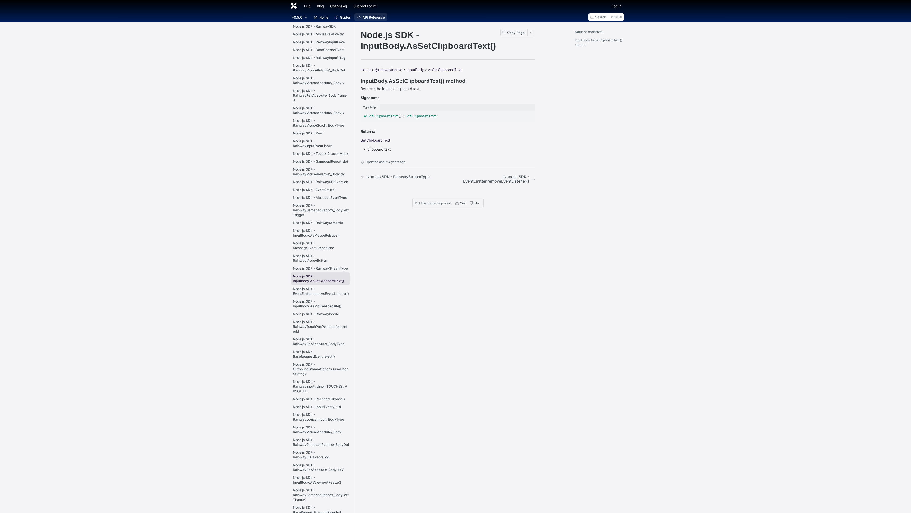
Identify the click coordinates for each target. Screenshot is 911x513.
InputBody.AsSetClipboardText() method (598, 42)
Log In (616, 6)
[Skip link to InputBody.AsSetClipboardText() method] (357, 81)
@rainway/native (388, 69)
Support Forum (364, 6)
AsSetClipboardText (445, 69)
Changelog (338, 6)
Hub (307, 6)
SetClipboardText (375, 140)
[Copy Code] (529, 114)
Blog (320, 6)
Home (366, 69)
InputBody (415, 69)
